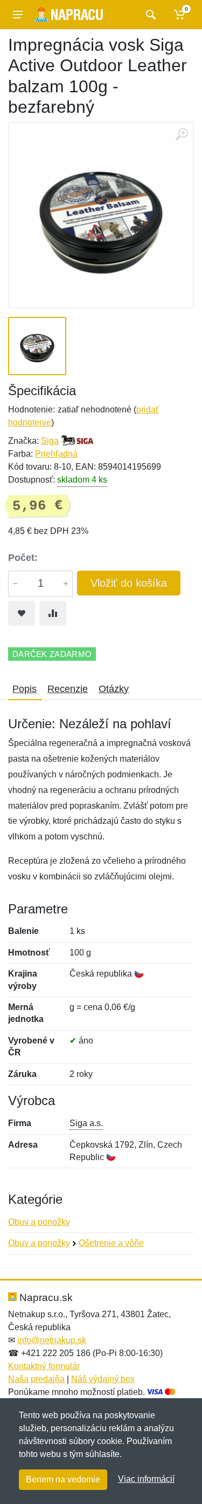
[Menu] (17, 14)
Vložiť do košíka (128, 583)
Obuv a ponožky (39, 1222)
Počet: (23, 557)
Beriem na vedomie (63, 1479)
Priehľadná (56, 453)
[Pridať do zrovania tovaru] (52, 613)
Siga (50, 440)
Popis (24, 688)
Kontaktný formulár (44, 1366)
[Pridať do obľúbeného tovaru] (21, 613)
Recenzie (67, 688)
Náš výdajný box (103, 1379)
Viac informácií (146, 1478)
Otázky (114, 688)
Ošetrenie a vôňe (111, 1243)
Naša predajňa (36, 1379)
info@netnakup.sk (51, 1340)
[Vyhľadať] (149, 14)
